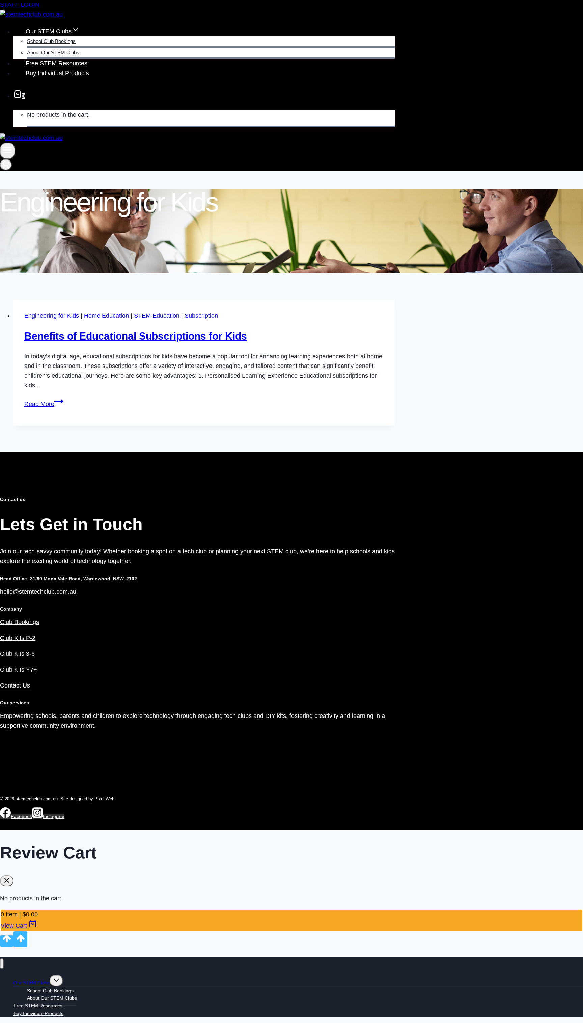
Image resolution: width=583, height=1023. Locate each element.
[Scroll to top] (6, 941)
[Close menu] (2, 963)
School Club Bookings (51, 41)
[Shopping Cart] (6, 164)
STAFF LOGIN (19, 4)
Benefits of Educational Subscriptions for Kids (135, 336)
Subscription (201, 315)
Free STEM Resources (56, 63)
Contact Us (15, 685)
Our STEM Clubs (31, 982)
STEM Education (156, 315)
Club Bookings (19, 622)
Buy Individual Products (57, 73)
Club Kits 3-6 (17, 653)
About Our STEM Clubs (53, 52)
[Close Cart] (6, 880)
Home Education (106, 315)
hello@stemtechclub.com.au (38, 591)
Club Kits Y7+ (18, 669)
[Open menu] (7, 151)
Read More (43, 404)
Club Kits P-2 (17, 638)
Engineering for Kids (51, 315)
